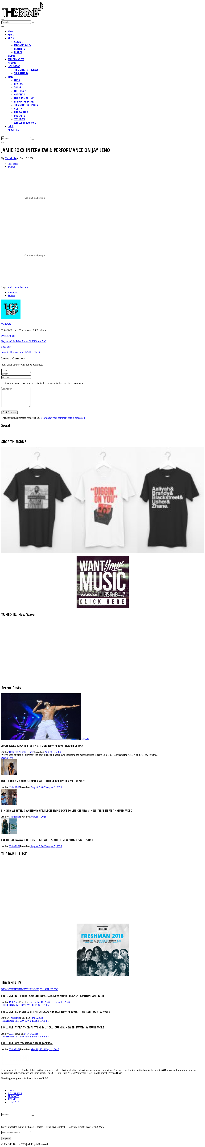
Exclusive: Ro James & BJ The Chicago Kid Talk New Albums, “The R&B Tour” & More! (56, 1012)
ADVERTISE (13, 130)
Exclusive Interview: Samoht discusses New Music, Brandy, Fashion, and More (53, 996)
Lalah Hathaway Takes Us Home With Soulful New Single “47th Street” (48, 840)
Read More (7, 757)
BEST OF (18, 52)
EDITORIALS (20, 91)
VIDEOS (11, 56)
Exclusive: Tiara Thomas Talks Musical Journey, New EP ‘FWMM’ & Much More (52, 1027)
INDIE (10, 126)
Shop (10, 31)
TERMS (12, 1099)
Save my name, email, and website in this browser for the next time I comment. (44, 383)
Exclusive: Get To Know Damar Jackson (27, 1043)
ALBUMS (18, 41)
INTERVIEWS (14, 66)
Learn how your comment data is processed (63, 417)
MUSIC (11, 38)
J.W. (11, 1033)
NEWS (11, 34)
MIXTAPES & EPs (22, 45)
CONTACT (14, 1102)
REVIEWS (18, 84)
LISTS (17, 80)
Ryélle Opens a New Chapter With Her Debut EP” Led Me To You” (43, 781)
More (10, 77)
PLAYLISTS (19, 48)
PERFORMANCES (16, 59)
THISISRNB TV (21, 73)
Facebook (13, 163)
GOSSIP (18, 108)
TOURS (17, 87)
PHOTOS (12, 63)
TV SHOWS (19, 119)
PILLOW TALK (21, 112)
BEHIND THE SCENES (24, 101)
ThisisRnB (10, 158)
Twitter (11, 166)
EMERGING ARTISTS (24, 98)
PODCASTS (19, 115)
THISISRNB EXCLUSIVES (26, 105)
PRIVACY (13, 1096)
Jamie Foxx (13, 287)
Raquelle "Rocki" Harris (21, 752)
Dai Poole (14, 1002)
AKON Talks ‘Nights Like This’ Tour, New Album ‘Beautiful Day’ (42, 746)
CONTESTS (19, 94)
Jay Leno (24, 287)
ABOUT (12, 1090)
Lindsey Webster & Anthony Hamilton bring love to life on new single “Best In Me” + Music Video (66, 810)
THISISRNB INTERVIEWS (26, 70)
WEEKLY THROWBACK (25, 122)
